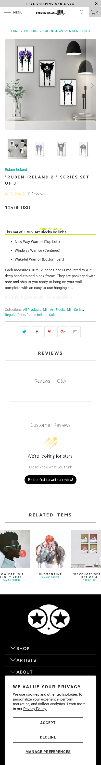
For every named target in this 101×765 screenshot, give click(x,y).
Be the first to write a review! (50, 479)
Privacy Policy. (35, 709)
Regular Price (15, 315)
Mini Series (75, 310)
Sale (52, 315)
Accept (48, 723)
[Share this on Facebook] (37, 331)
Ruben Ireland (16, 169)
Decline (48, 737)
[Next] (91, 85)
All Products (32, 310)
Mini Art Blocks (54, 310)
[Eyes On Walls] (50, 12)
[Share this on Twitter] (24, 331)
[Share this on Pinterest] (49, 331)
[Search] (83, 12)
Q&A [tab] (61, 381)
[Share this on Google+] (62, 331)
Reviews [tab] (42, 381)
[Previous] (10, 85)
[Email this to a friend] (75, 331)
